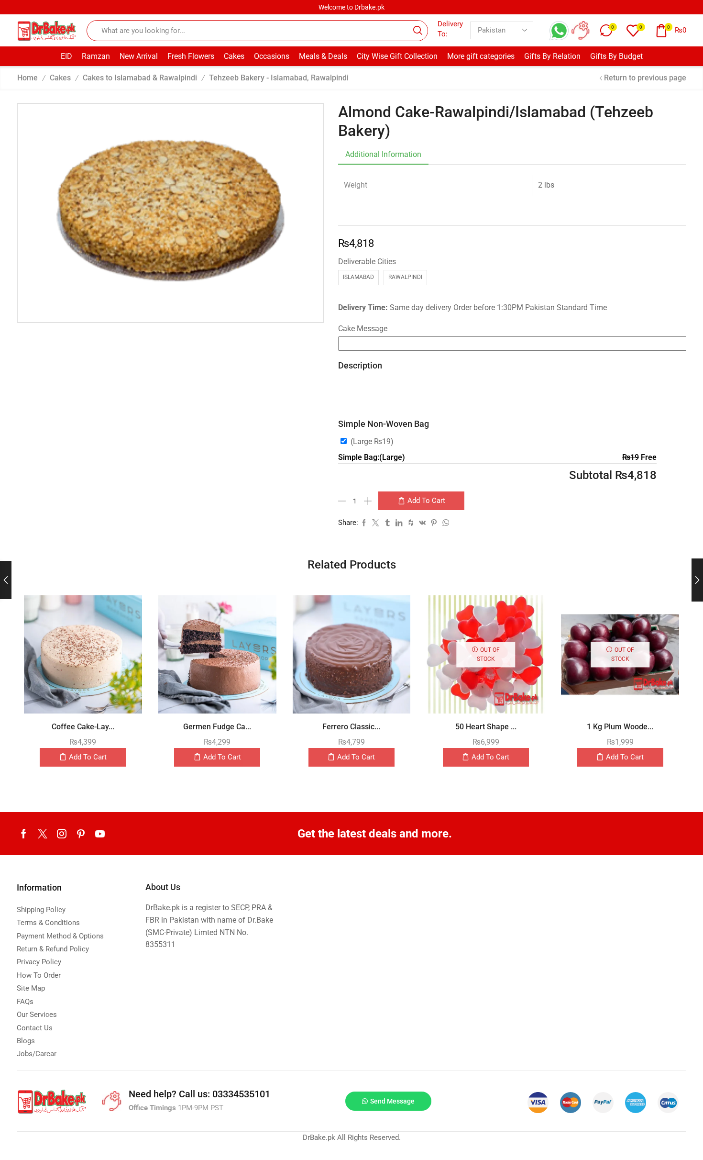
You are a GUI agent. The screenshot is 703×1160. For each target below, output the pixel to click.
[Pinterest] (81, 833)
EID (66, 56)
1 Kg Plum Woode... (620, 726)
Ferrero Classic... (351, 726)
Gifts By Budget (616, 56)
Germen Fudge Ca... (217, 726)
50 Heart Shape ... (485, 726)
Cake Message (362, 328)
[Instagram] (61, 833)
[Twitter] (42, 833)
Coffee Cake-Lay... (83, 726)
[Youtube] (100, 833)
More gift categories (481, 56)
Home (27, 77)
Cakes (234, 56)
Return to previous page (645, 77)
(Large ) (372, 441)
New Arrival (139, 56)
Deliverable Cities (367, 261)
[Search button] (417, 31)
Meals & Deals (323, 56)
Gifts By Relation (552, 56)
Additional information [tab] (383, 154)
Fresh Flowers (190, 56)
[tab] (383, 155)
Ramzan (96, 56)
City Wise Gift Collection (397, 56)
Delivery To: (450, 29)
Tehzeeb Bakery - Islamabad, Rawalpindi (279, 77)
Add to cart (426, 500)
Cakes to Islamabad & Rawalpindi (140, 77)
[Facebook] (23, 833)
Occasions (271, 56)
